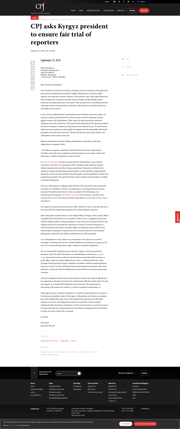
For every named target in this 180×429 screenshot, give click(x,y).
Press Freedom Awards (95, 392)
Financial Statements (115, 398)
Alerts (32, 386)
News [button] (73, 10)
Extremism (60, 352)
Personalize (126, 424)
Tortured (94, 352)
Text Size (128, 67)
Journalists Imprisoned (56, 389)
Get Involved (93, 383)
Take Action (91, 389)
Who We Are (112, 389)
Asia (133, 398)
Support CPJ (92, 386)
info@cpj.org (145, 408)
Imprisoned (84, 352)
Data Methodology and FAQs (58, 398)
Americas (135, 386)
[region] (90, 424)
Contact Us (112, 401)
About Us (112, 383)
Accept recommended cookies (145, 424)
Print (127, 59)
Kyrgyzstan (64, 341)
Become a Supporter (126, 373)
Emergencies (77, 386)
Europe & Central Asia (49, 341)
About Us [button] (121, 10)
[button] (147, 1)
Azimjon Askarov (47, 352)
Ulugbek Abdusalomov (49, 354)
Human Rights (72, 352)
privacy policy (13, 425)
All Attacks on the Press (56, 395)
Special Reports (36, 395)
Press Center (112, 395)
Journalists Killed (54, 386)
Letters (34, 18)
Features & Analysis (37, 389)
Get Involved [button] (109, 10)
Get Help (144, 10)
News (33, 383)
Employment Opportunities (117, 392)
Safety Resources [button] (93, 10)
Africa (134, 395)
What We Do (112, 386)
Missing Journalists (55, 392)
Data (51, 383)
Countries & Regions (140, 383)
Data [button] (81, 10)
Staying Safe (77, 389)
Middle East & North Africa (140, 392)
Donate (132, 10)
